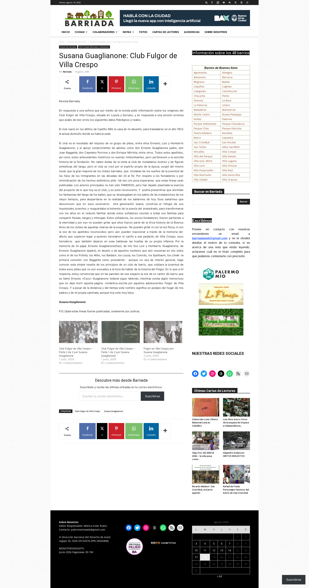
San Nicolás (229, 142)
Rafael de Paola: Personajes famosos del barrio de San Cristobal (236, 489)
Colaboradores (104, 32)
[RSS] (229, 2)
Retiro (197, 137)
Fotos (143, 32)
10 (196, 550)
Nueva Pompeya (231, 114)
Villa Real (227, 170)
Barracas (227, 77)
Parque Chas (201, 128)
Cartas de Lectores (165, 32)
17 (196, 557)
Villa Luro (199, 165)
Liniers (226, 105)
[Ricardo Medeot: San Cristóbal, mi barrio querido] (205, 474)
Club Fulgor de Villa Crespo (87, 411)
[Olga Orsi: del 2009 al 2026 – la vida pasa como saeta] (205, 440)
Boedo (226, 82)
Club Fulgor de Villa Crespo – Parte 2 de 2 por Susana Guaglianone (76, 352)
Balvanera (200, 77)
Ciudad (80, 32)
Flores (225, 96)
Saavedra (227, 137)
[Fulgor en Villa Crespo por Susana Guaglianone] (163, 332)
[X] (235, 2)
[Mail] (223, 2)
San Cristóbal (202, 142)
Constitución (229, 91)
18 (204, 557)
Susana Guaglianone (113, 411)
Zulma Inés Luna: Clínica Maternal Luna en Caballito (205, 422)
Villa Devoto (229, 156)
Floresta (198, 100)
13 (221, 550)
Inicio (66, 32)
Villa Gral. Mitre (203, 161)
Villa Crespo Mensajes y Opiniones (94, 47)
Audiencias (192, 32)
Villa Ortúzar (229, 165)
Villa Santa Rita (231, 175)
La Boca (226, 100)
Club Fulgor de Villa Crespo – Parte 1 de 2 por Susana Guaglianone (118, 352)
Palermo (227, 119)
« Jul (219, 576)
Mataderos (200, 109)
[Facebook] (212, 2)
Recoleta (227, 133)
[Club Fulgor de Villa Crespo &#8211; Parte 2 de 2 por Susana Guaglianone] (78, 332)
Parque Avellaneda (205, 123)
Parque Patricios (232, 128)
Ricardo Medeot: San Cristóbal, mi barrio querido (203, 489)
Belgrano (199, 82)
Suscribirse (152, 396)
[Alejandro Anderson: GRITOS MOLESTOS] (236, 440)
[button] (206, 2)
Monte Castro (202, 114)
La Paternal (200, 105)
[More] (165, 84)
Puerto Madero (203, 133)
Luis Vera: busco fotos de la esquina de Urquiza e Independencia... (236, 422)
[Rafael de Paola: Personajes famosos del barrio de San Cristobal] (236, 474)
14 (229, 550)
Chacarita (199, 96)
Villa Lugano (229, 161)
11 (204, 550)
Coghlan (227, 86)
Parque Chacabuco (233, 123)
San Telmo (200, 147)
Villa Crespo (229, 151)
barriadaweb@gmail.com (209, 238)
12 (213, 550)
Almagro (227, 72)
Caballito (199, 86)
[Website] (241, 2)
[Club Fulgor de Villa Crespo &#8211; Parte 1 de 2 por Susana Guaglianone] (120, 332)
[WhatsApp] (247, 2)
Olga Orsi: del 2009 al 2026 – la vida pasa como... (203, 456)
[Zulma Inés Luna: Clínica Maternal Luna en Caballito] (205, 407)
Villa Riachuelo (202, 175)
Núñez (198, 119)
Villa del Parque (203, 156)
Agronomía (200, 72)
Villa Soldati (201, 179)
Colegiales (200, 91)
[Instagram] (217, 2)
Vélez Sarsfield (230, 147)
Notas (127, 32)
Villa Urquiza (229, 179)
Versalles (199, 151)
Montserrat (229, 109)
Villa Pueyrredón (203, 170)
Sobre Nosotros (216, 32)
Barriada (67, 71)
